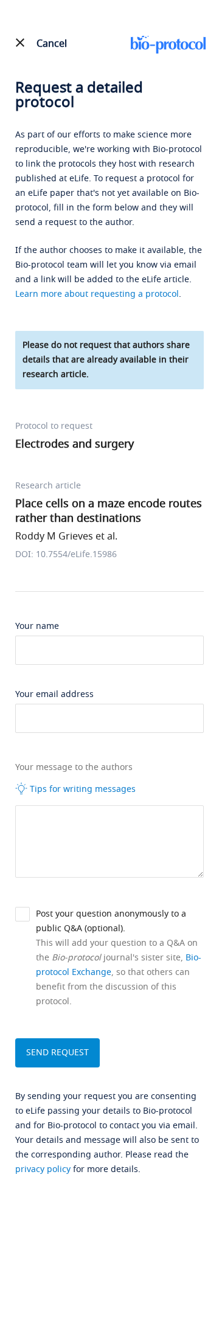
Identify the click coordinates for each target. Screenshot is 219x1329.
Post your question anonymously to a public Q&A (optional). (111, 921)
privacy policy (43, 1169)
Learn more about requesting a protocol (97, 294)
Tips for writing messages (81, 789)
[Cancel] (20, 42)
